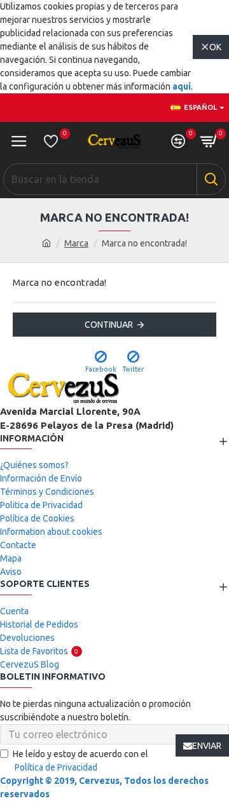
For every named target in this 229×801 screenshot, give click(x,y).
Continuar (109, 325)
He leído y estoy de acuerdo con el (80, 760)
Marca (76, 243)
